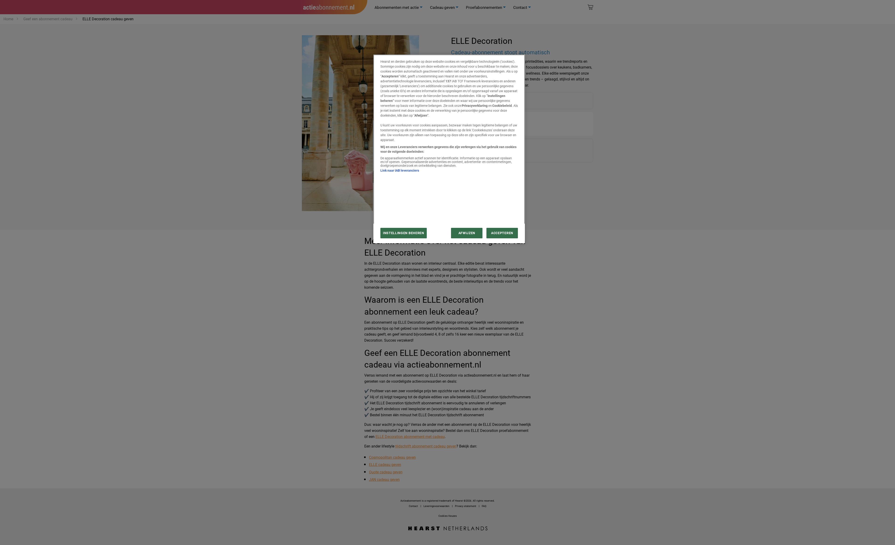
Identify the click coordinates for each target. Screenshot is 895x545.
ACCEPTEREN (502, 233)
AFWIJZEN (466, 233)
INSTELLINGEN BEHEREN (403, 233)
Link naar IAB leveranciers (399, 170)
